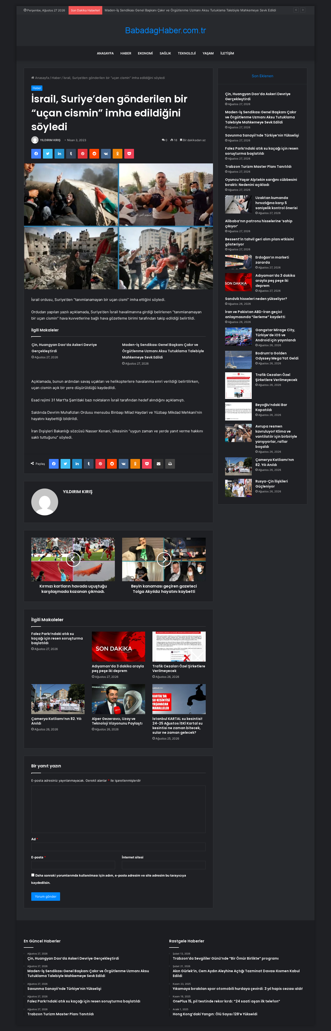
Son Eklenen (262, 76)
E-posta (38, 857)
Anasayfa (105, 53)
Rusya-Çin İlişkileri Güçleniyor (271, 484)
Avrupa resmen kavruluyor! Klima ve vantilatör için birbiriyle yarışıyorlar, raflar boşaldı (276, 436)
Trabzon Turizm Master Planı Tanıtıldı (258, 166)
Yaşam (208, 53)
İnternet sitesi (132, 857)
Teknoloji (187, 53)
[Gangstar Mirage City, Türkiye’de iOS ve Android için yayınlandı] (238, 337)
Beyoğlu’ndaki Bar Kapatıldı (271, 407)
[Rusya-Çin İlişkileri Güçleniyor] (238, 488)
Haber (125, 53)
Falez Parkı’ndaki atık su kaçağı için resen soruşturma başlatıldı (57, 638)
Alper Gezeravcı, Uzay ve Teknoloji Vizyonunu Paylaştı (117, 721)
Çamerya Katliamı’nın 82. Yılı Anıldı (56, 721)
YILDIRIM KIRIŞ (50, 140)
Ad (34, 839)
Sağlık (165, 53)
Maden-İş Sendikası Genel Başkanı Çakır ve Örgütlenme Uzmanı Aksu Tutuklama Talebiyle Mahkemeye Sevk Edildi (163, 351)
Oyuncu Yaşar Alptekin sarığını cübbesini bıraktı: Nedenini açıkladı (261, 182)
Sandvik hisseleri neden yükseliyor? (256, 298)
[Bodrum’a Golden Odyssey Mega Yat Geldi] (238, 360)
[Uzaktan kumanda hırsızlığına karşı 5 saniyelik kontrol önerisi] (238, 204)
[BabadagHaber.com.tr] (165, 30)
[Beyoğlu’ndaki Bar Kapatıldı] (238, 411)
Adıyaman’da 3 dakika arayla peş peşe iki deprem (118, 668)
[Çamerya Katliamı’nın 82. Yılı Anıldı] (58, 699)
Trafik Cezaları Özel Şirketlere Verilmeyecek (178, 668)
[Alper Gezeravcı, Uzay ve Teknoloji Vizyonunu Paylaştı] (118, 699)
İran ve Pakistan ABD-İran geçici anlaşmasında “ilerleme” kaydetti (255, 314)
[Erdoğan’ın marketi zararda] (238, 262)
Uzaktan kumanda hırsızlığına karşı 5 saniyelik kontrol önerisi (276, 202)
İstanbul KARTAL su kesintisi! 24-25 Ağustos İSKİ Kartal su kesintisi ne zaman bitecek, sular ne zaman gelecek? (177, 725)
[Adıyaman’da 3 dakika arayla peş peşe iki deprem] (118, 647)
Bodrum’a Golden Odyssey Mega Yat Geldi (277, 356)
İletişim (227, 53)
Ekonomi (145, 53)
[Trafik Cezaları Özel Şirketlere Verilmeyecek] (179, 647)
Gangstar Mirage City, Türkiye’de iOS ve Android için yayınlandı (275, 335)
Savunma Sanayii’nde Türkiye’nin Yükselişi (262, 135)
